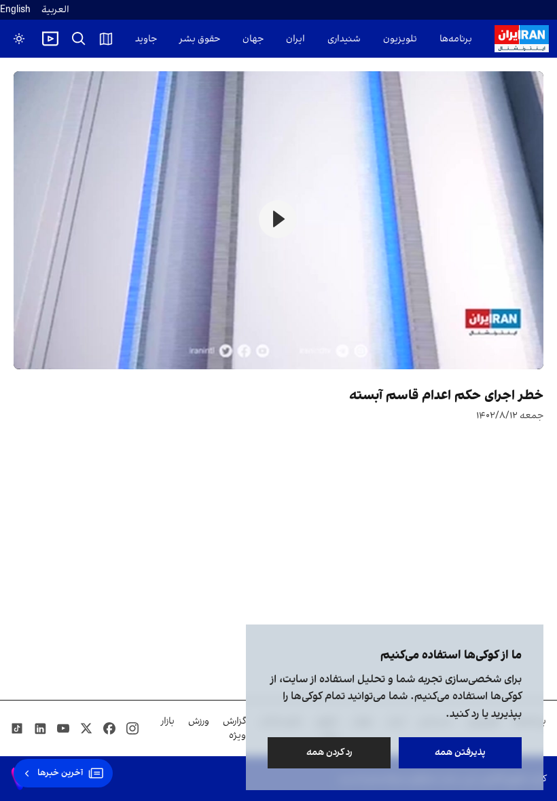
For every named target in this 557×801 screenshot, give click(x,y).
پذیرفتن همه (460, 752)
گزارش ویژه (234, 728)
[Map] (106, 38)
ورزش (198, 721)
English (15, 10)
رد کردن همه (329, 752)
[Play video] (50, 39)
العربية (55, 10)
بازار (168, 721)
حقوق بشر (199, 39)
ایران (295, 39)
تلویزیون (400, 39)
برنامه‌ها (455, 39)
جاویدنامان (135, 39)
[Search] (79, 38)
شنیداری (344, 39)
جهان (253, 39)
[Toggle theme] (19, 39)
